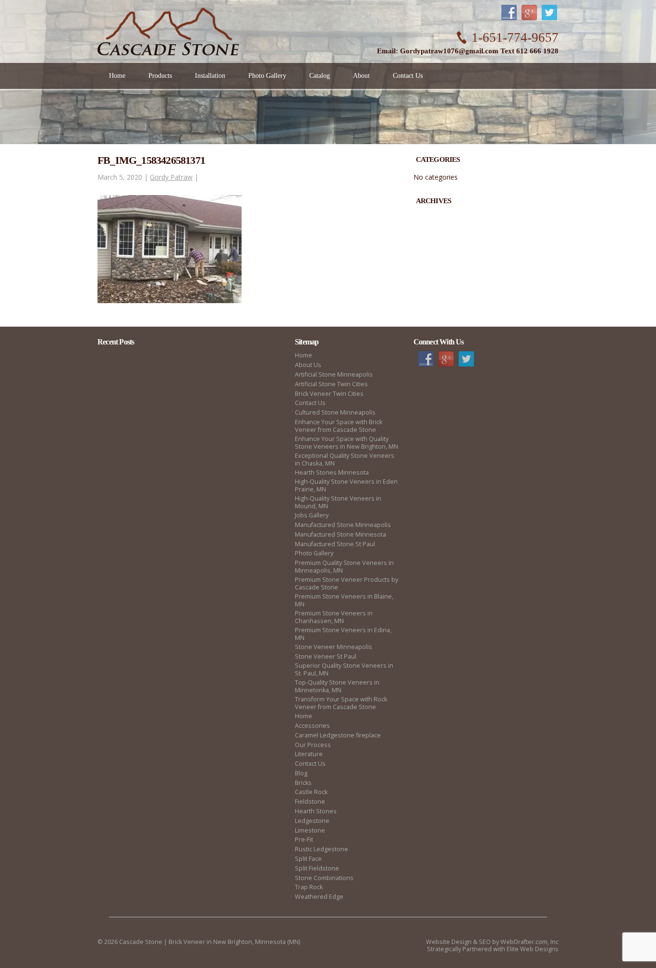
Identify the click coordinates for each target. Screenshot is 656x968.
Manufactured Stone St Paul (335, 544)
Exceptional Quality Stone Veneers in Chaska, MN (344, 459)
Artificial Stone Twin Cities (331, 384)
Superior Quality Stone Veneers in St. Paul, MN (344, 669)
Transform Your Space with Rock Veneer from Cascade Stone (341, 703)
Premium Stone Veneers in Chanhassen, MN (334, 617)
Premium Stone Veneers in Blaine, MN (344, 600)
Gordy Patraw (171, 177)
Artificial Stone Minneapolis (334, 374)
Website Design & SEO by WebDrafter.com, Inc (492, 942)
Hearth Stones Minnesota (332, 472)
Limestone (310, 830)
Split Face (308, 859)
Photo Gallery (314, 553)
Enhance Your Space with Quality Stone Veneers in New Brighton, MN (346, 443)
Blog (301, 773)
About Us (308, 365)
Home (303, 355)
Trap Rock (309, 887)
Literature (309, 754)
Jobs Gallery (311, 515)
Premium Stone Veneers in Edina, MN (343, 634)
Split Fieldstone (317, 868)
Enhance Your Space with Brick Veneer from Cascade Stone (338, 426)
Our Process (313, 745)
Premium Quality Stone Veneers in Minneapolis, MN (344, 567)
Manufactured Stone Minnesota (340, 534)
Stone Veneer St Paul (325, 656)
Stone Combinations (324, 878)
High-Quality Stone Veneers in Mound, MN (338, 502)
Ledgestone (312, 821)
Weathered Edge (319, 897)
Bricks (303, 783)
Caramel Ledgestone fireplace (338, 735)
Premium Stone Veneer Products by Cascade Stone (346, 583)
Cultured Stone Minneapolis (335, 412)
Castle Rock (311, 792)
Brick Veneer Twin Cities (329, 394)
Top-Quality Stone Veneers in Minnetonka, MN (337, 686)
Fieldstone (310, 801)
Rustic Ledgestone (321, 849)
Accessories (312, 726)
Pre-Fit (304, 839)
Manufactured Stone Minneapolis (343, 525)
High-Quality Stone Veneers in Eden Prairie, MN (346, 485)
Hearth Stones (316, 811)
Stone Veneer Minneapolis (333, 647)
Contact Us (310, 403)
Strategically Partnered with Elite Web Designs (493, 949)
